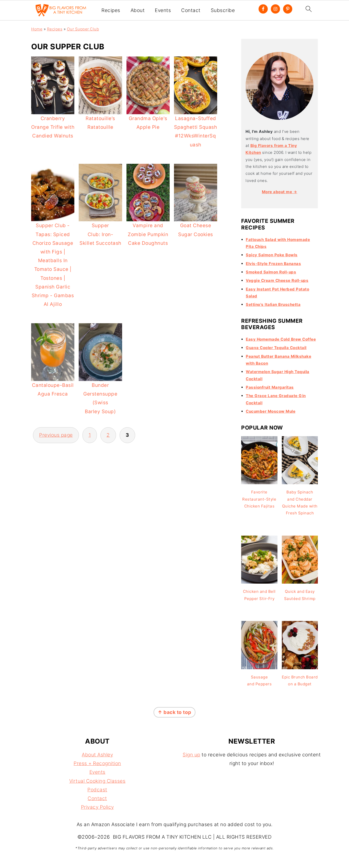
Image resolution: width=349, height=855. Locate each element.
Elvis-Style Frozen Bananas (273, 263)
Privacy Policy (97, 807)
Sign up (191, 755)
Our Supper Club (83, 29)
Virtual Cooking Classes (97, 781)
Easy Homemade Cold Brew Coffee (281, 339)
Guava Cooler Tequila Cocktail (276, 347)
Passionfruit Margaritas (270, 387)
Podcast (97, 790)
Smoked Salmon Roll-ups (271, 272)
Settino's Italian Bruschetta (273, 304)
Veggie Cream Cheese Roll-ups (277, 280)
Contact (191, 10)
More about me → (279, 191)
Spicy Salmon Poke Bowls (272, 254)
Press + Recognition (97, 763)
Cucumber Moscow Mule (270, 411)
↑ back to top (174, 712)
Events (163, 10)
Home (36, 29)
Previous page (56, 435)
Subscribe (223, 10)
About (138, 10)
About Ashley (97, 755)
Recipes (110, 10)
